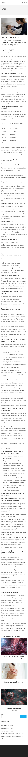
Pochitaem (5, 2)
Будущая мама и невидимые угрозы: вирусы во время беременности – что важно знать (14, 682)
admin (4, 49)
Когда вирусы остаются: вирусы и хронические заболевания (14, 707)
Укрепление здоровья (7, 52)
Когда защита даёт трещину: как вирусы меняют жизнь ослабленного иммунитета (14, 657)
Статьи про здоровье (16, 50)
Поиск (2, 714)
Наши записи (6, 50)
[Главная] (1, 11)
